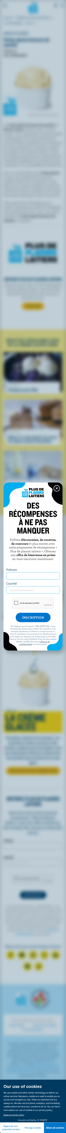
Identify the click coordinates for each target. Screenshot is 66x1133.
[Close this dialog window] (57, 488)
